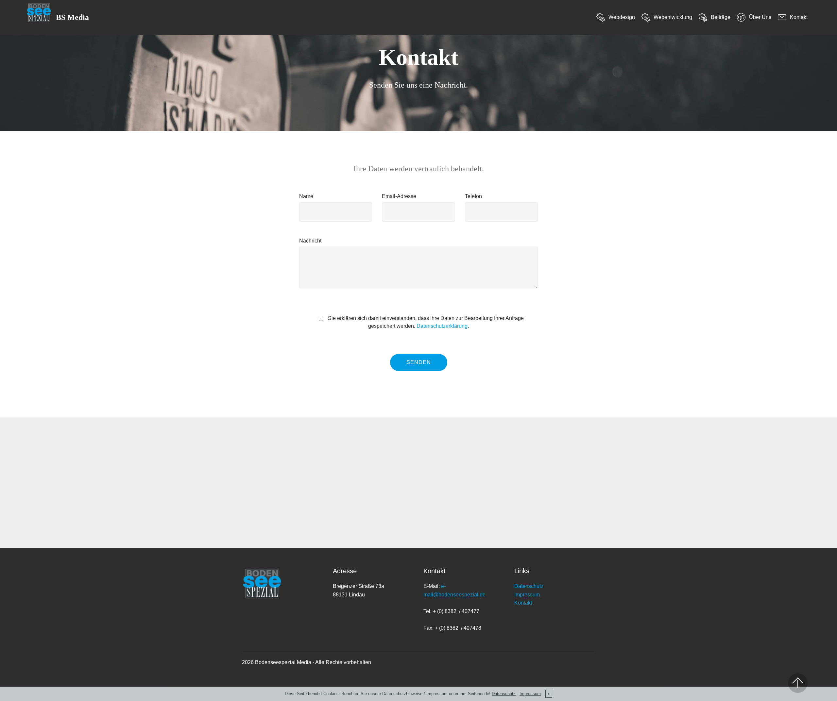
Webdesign (621, 17)
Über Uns (760, 17)
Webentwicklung (673, 17)
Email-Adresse (399, 196)
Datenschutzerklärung (442, 326)
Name (306, 196)
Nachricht (310, 240)
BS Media (72, 17)
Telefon (473, 196)
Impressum (527, 594)
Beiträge (720, 17)
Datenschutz (528, 586)
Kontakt (798, 17)
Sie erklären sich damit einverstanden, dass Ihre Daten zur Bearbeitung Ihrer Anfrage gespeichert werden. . (425, 322)
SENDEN (418, 362)
